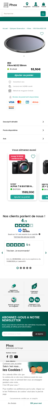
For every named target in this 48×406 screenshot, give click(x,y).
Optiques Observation (17, 29)
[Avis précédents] (2, 253)
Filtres (29, 29)
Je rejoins (39, 334)
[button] (24, 56)
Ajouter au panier (24, 75)
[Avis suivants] (46, 253)
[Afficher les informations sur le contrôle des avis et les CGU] (39, 234)
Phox (13, 5)
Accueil (5, 29)
